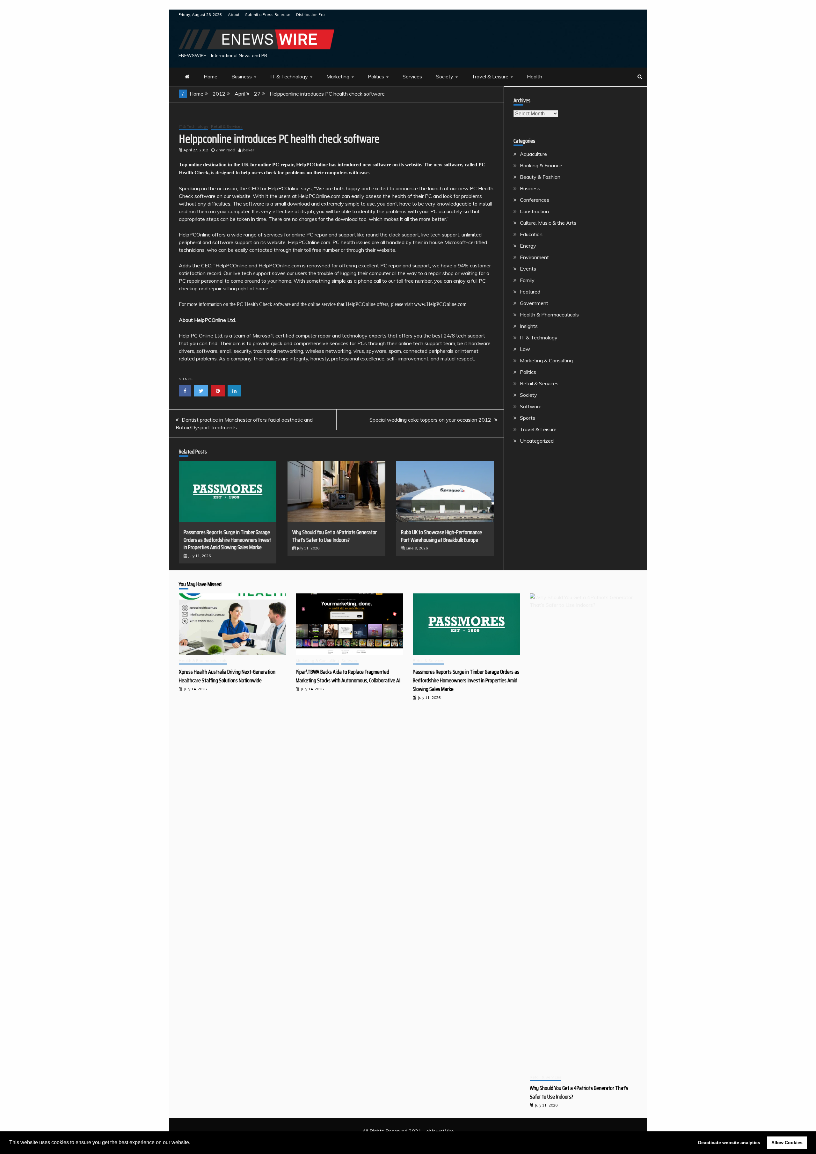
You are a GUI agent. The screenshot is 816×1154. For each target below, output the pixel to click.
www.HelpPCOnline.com (440, 304)
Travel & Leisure (490, 76)
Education (531, 234)
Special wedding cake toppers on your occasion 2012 (430, 420)
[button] (192, 1143)
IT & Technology (289, 76)
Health (534, 76)
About (233, 14)
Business (241, 76)
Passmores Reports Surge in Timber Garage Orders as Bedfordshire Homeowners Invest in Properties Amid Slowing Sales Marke (227, 540)
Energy (528, 246)
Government (534, 303)
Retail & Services (227, 126)
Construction (534, 211)
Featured (530, 291)
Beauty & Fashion (540, 177)
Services (412, 76)
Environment (534, 257)
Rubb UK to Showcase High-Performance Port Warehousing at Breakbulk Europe (441, 536)
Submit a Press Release (267, 14)
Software (531, 406)
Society (444, 76)
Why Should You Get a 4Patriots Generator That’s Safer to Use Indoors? (334, 536)
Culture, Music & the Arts (548, 223)
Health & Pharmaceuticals (549, 314)
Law (525, 349)
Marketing (337, 76)
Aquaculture (533, 154)
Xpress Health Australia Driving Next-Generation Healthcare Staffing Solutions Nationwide (227, 676)
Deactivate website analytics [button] (729, 1142)
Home (210, 76)
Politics (376, 76)
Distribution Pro (310, 14)
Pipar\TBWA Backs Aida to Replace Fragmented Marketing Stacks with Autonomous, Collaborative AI (348, 676)
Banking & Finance (541, 165)
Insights (529, 326)
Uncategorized (537, 441)
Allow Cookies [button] (787, 1142)
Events (528, 268)
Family (527, 280)
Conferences (534, 200)
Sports (527, 418)
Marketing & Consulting (546, 360)
